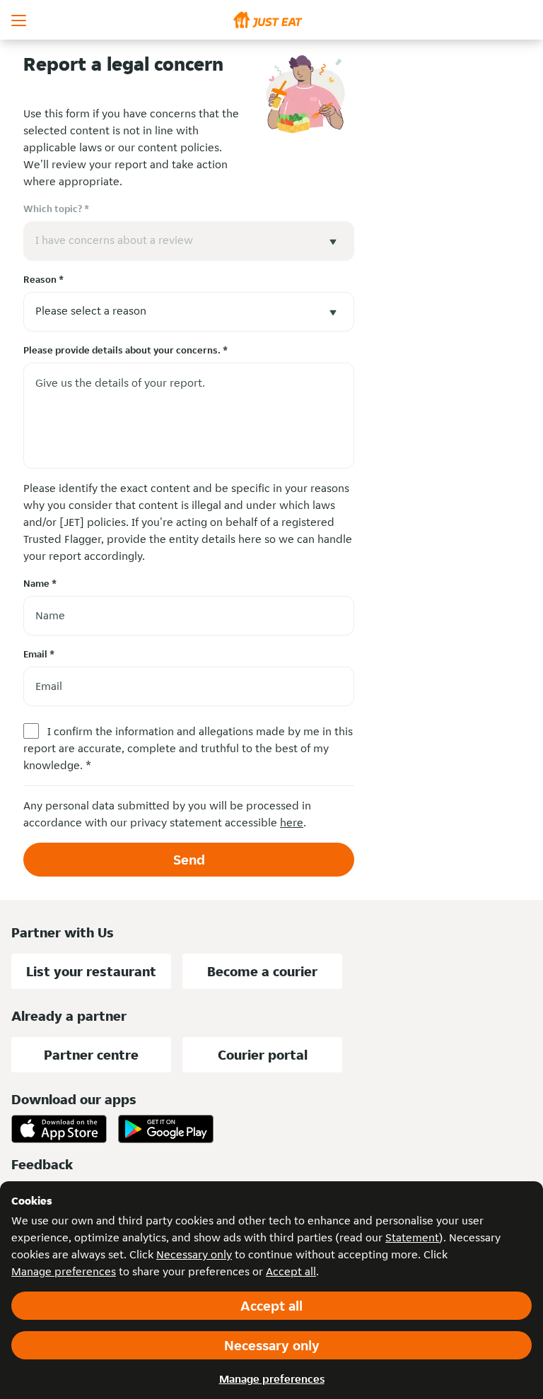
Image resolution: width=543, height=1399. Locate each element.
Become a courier (262, 971)
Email (38, 654)
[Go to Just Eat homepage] (271, 20)
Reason (43, 279)
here (291, 822)
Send (189, 859)
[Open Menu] (20, 20)
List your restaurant (91, 971)
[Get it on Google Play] (166, 1129)
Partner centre (91, 1055)
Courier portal (263, 1055)
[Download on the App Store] (59, 1129)
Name (40, 583)
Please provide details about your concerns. (125, 350)
